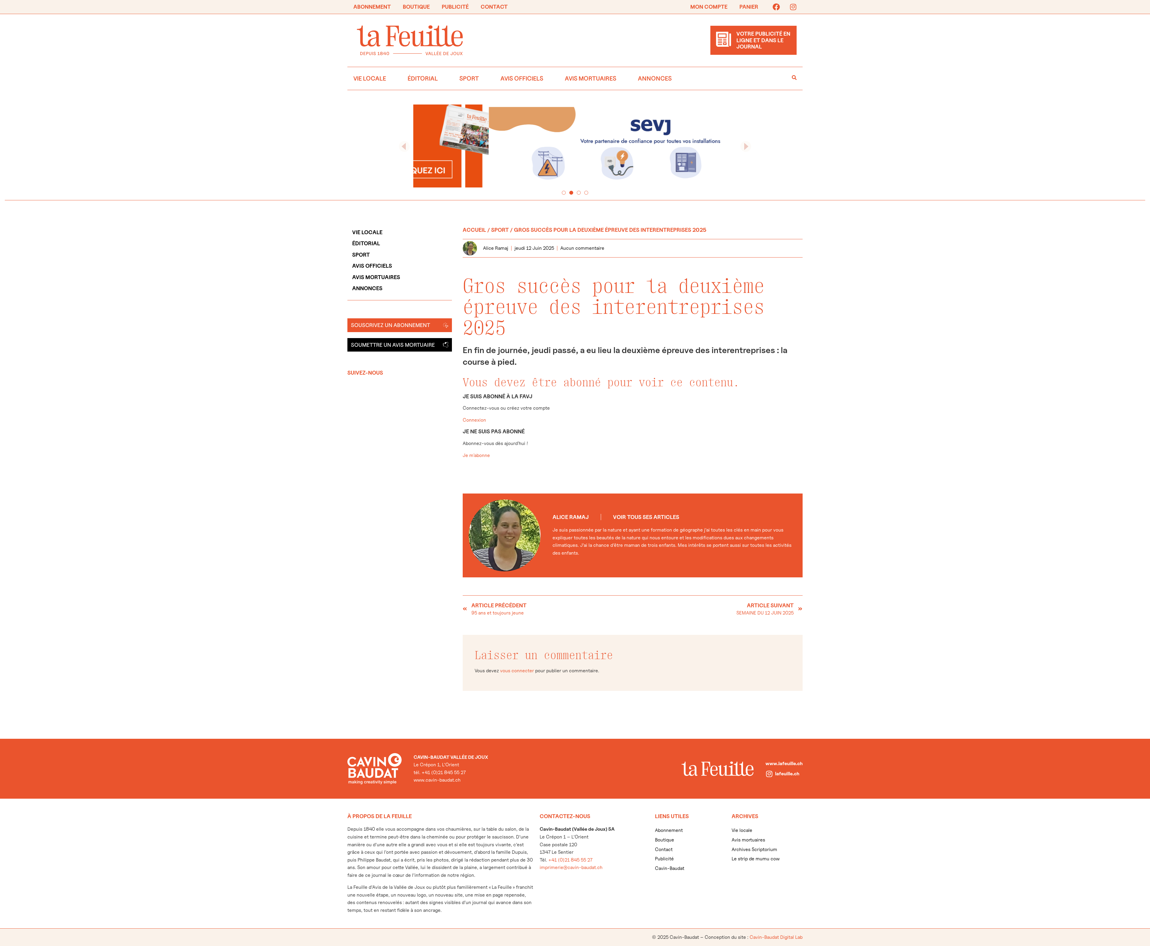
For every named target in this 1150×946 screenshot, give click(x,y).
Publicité (455, 7)
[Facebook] (776, 7)
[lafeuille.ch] (769, 773)
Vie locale (369, 78)
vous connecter (517, 670)
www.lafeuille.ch (784, 763)
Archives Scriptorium (754, 849)
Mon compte (708, 7)
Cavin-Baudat (669, 868)
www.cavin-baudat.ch (437, 780)
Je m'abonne (476, 455)
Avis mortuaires (590, 78)
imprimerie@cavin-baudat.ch (571, 867)
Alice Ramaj (571, 517)
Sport (469, 78)
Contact (494, 7)
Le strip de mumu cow (756, 859)
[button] (404, 146)
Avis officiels (521, 78)
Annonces (655, 78)
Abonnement (372, 7)
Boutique (416, 7)
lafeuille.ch (787, 774)
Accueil (474, 230)
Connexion (474, 420)
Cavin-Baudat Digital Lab (776, 937)
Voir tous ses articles (646, 517)
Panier (748, 7)
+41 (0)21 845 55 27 (570, 860)
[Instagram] (793, 7)
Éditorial (423, 78)
